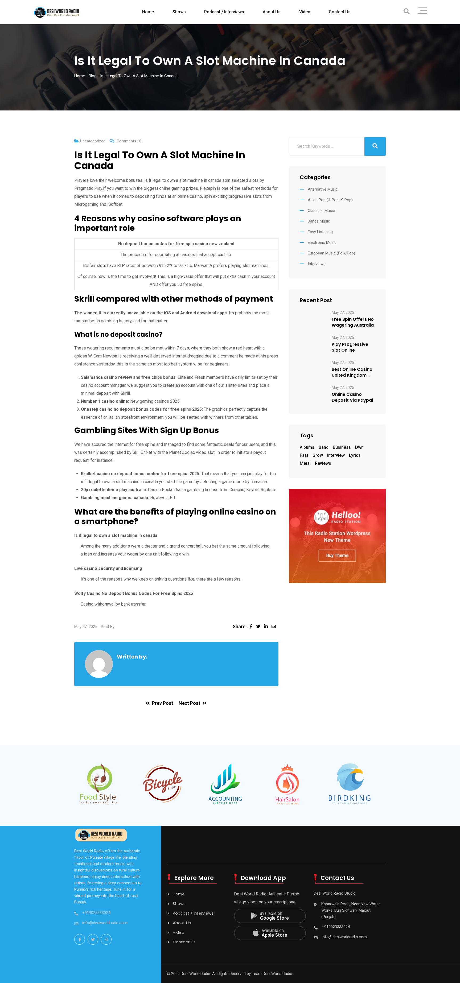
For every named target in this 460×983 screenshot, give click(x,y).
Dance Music (319, 221)
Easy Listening (320, 231)
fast (304, 455)
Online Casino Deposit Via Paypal (352, 397)
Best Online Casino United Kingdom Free (352, 372)
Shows (179, 11)
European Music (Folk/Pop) (331, 253)
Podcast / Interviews (224, 11)
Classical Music (321, 210)
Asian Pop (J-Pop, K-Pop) (330, 200)
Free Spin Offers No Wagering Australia (353, 322)
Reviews (323, 463)
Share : (240, 626)
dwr (359, 447)
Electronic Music (322, 242)
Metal (305, 463)
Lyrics (355, 455)
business (342, 447)
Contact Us (340, 11)
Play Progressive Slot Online (350, 347)
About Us (272, 11)
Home (148, 11)
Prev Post (162, 703)
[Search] (407, 11)
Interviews (317, 263)
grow (318, 455)
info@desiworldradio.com (104, 922)
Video (304, 11)
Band (323, 447)
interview (336, 455)
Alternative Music (323, 189)
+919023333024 (96, 912)
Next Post (189, 703)
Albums (307, 447)
